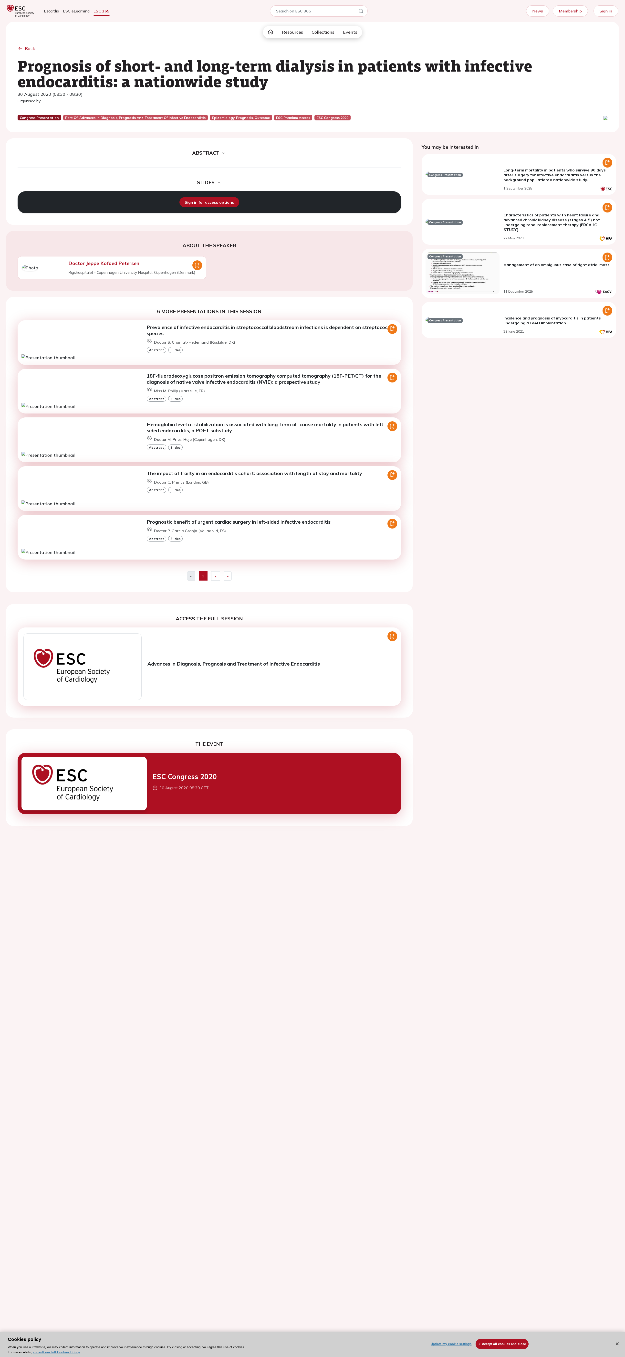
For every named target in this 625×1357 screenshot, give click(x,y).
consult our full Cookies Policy (56, 1352)
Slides (175, 350)
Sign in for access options (209, 202)
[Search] (361, 12)
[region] (312, 1344)
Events (350, 32)
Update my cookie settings (451, 1344)
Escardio (51, 11)
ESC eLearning (76, 11)
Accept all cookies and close (504, 1344)
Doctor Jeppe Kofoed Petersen (103, 263)
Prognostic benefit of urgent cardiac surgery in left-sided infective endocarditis (239, 522)
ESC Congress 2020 (185, 776)
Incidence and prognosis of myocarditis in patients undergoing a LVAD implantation (552, 320)
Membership (570, 11)
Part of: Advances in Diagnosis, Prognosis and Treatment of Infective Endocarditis (135, 117)
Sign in (606, 11)
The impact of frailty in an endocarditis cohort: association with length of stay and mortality (254, 473)
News (537, 11)
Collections (323, 32)
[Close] (617, 1343)
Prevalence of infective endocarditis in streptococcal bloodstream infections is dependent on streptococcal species (270, 330)
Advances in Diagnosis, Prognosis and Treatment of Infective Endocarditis (233, 664)
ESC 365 (101, 11)
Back (30, 48)
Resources (292, 32)
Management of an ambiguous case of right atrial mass (556, 264)
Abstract (156, 350)
